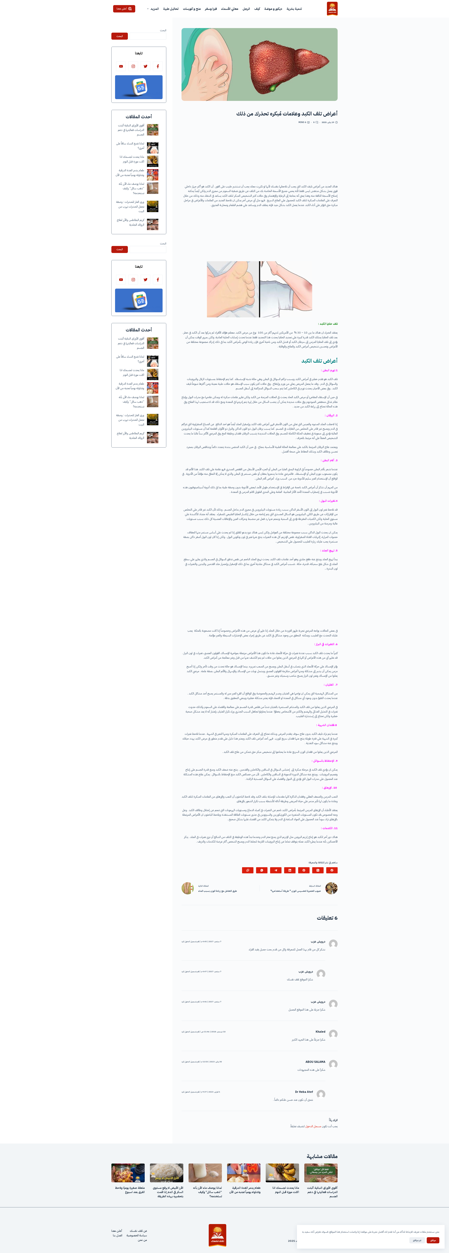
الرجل (246, 8)
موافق (433, 1240)
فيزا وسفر (211, 8)
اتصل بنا (117, 1235)
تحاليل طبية (171, 8)
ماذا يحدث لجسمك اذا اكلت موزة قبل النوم (285, 1190)
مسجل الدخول (313, 1126)
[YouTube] (121, 66)
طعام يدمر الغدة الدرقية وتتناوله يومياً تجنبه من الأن (244, 1190)
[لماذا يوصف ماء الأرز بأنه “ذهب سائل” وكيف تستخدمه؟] (152, 188)
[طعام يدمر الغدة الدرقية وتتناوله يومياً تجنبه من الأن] (152, 175)
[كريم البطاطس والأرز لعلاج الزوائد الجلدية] (152, 224)
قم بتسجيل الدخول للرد (190, 941)
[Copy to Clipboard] (247, 870)
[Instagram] (133, 66)
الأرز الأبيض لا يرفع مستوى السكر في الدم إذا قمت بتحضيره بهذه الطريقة (168, 1192)
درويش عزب (318, 941)
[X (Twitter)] (318, 870)
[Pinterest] (304, 870)
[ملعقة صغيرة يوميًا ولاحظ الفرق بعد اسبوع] (128, 1173)
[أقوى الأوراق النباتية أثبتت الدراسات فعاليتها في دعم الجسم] (152, 129)
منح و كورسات (192, 8)
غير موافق (417, 1240)
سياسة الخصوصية (136, 1235)
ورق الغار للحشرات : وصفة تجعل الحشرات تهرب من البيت (130, 207)
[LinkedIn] (290, 870)
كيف (257, 8)
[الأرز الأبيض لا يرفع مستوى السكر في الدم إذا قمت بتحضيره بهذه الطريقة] (166, 1173)
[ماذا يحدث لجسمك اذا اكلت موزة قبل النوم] (152, 161)
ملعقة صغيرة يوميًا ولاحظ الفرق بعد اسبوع (130, 1190)
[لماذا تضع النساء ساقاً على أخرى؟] (152, 148)
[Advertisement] (260, 155)
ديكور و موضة (273, 8)
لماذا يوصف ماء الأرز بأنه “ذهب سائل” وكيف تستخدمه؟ (131, 188)
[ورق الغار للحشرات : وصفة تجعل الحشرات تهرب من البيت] (152, 206)
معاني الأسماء (229, 8)
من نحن (142, 1240)
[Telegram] (276, 870)
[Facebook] (332, 870)
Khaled (320, 1032)
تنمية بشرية (294, 8)
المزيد (154, 8)
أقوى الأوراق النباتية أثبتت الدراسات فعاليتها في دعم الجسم (131, 130)
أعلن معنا (122, 9)
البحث (163, 30)
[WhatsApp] (261, 870)
